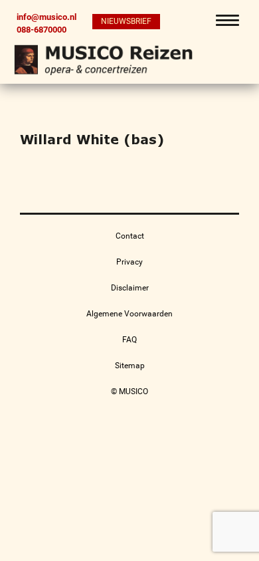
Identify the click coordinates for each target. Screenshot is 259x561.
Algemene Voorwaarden (129, 313)
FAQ (129, 339)
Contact (130, 236)
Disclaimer (130, 287)
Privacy (129, 262)
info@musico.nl (46, 17)
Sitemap (130, 365)
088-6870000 (41, 29)
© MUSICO (129, 391)
